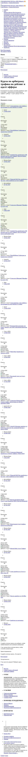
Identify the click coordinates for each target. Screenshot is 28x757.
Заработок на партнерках (16, 620)
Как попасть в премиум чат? (13, 21)
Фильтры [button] (3, 97)
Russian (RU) (7, 733)
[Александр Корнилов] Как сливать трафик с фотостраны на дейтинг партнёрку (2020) (13, 402)
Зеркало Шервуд (8, 703)
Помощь (6, 39)
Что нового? (7, 44)
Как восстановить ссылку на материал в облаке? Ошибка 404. (13, 20)
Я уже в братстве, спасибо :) (9, 743)
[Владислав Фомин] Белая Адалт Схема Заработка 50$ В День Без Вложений (14, 500)
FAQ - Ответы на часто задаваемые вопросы (13, 37)
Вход (2, 67)
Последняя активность (20, 46)
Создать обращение (9, 40)
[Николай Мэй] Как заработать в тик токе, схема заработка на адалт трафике (14, 180)
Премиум (6, 43)
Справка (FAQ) (8, 697)
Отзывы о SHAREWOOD (11, 696)
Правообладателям (9, 706)
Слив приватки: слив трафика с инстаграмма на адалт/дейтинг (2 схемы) (14, 106)
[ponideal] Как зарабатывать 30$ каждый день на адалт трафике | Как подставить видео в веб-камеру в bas (14, 156)
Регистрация (4, 69)
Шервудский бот (8, 694)
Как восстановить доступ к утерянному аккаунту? (15, 23)
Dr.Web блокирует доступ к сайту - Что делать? (14, 16)
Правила (6, 705)
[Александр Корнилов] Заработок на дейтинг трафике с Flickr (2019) (12, 453)
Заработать (6, 47)
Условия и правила (9, 736)
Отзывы (6, 9)
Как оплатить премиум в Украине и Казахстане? (15, 28)
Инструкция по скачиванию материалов (12, 13)
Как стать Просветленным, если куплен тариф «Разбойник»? (15, 27)
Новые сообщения (8, 46)
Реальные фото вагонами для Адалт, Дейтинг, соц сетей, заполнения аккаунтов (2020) (14, 327)
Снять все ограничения (10, 693)
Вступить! (18, 741)
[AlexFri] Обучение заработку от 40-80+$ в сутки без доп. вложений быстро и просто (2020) (14, 428)
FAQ (5, 11)
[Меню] (1, 4)
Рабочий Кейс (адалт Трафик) (18, 548)
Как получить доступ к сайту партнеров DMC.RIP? (13, 25)
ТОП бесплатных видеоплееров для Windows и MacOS (15, 18)
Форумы (6, 42)
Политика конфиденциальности (12, 707)
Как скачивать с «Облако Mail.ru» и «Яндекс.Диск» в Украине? (14, 31)
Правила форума (8, 12)
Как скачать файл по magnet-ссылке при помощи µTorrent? (14, 33)
